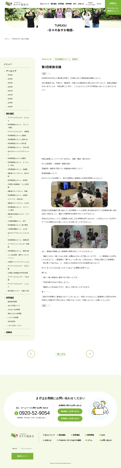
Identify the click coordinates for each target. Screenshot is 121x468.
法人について (44, 4)
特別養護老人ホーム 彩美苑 (17, 180)
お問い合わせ (106, 440)
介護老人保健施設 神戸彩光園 (18, 273)
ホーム (7, 39)
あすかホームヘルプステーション (18, 153)
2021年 (10, 95)
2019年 (10, 103)
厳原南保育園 (12, 301)
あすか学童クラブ (14, 305)
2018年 (10, 106)
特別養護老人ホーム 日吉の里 (18, 147)
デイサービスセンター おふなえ (18, 119)
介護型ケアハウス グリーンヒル (18, 262)
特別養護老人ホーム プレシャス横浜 (18, 126)
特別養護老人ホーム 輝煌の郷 (18, 251)
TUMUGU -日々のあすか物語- (70, 440)
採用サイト (112, 9)
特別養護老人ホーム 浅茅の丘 (18, 139)
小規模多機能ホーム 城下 (17, 221)
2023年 (10, 87)
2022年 (10, 91)
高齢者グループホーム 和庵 (17, 191)
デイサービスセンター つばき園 (18, 278)
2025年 (10, 79)
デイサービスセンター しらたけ (18, 285)
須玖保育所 (11, 321)
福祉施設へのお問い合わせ (70, 411)
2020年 (10, 99)
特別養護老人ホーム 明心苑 (17, 143)
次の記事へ (90, 354)
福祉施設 (54, 4)
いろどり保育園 (13, 317)
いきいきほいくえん (14, 325)
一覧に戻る (60, 354)
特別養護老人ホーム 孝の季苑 (18, 225)
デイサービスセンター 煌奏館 (18, 131)
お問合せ (113, 3)
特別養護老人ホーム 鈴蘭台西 (18, 240)
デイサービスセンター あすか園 (18, 267)
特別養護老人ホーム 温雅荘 (17, 135)
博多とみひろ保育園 (14, 313)
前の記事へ (31, 354)
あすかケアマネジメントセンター (18, 234)
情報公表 (14, 448)
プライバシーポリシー (26, 448)
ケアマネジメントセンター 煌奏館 (18, 245)
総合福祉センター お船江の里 (18, 291)
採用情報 (69, 4)
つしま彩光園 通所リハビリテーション (18, 256)
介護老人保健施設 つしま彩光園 (18, 185)
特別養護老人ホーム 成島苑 (17, 195)
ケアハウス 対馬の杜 (15, 199)
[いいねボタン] (44, 73)
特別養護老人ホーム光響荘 (17, 158)
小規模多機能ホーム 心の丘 (17, 229)
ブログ (90, 3)
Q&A (74, 4)
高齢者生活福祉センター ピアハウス (18, 215)
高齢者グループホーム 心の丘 (18, 203)
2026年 (10, 75)
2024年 (10, 83)
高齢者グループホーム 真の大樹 (18, 174)
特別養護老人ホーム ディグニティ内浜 (18, 164)
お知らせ (81, 4)
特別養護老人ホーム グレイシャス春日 (18, 208)
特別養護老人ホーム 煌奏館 (17, 169)
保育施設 (61, 4)
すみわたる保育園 (14, 309)
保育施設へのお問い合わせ (70, 418)
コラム (99, 4)
